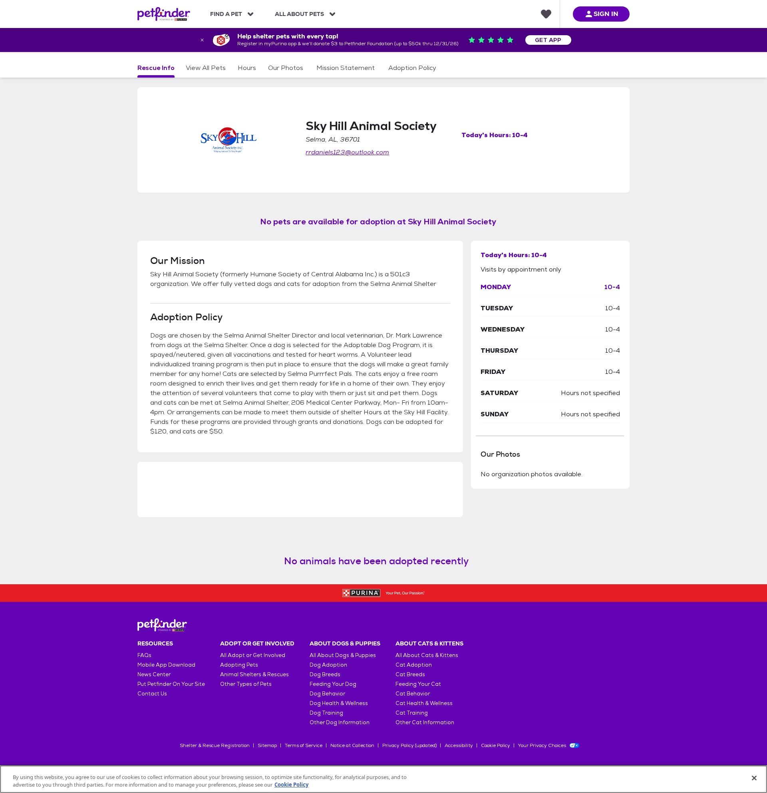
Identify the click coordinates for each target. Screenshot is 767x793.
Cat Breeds (410, 674)
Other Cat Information (424, 722)
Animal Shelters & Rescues (254, 674)
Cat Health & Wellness (424, 703)
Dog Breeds (325, 674)
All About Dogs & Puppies (343, 655)
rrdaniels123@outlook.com (347, 152)
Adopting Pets (239, 664)
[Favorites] (546, 14)
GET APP (548, 40)
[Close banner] (202, 40)
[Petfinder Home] (163, 14)
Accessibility (459, 745)
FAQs (144, 655)
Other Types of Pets (246, 684)
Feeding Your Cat (418, 684)
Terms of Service (303, 745)
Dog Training (326, 712)
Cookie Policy (495, 745)
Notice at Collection (352, 745)
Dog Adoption (328, 664)
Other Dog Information (340, 722)
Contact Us (152, 693)
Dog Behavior (327, 693)
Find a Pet (226, 14)
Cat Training (411, 712)
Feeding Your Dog (333, 684)
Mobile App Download (166, 664)
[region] (383, 779)
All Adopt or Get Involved (252, 655)
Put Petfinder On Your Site (171, 684)
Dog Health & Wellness (339, 703)
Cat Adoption (413, 664)
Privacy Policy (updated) (409, 745)
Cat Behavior (412, 693)
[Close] (754, 778)
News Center (154, 674)
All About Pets (299, 14)
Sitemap (267, 745)
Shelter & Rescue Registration (215, 745)
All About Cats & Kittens (426, 655)
